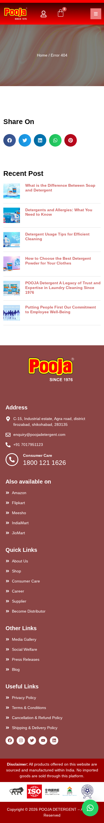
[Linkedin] (54, 740)
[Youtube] (43, 740)
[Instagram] (21, 740)
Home (42, 55)
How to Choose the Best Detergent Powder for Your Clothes (58, 260)
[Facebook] (10, 740)
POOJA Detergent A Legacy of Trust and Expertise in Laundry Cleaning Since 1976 (63, 288)
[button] (9, 140)
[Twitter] (32, 740)
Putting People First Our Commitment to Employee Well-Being (60, 309)
